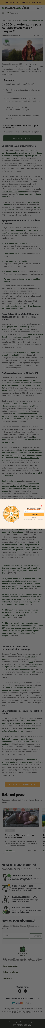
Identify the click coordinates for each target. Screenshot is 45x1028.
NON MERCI (34, 517)
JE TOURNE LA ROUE (33, 514)
